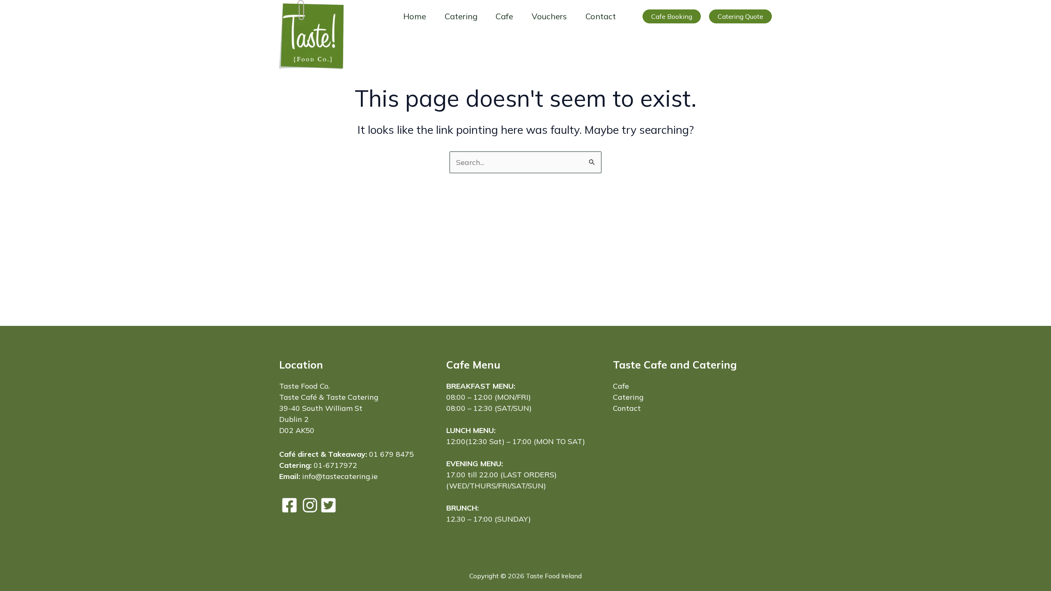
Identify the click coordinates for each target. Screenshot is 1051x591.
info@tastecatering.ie (340, 476)
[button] (672, 16)
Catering (461, 16)
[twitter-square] (328, 505)
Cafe (504, 16)
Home (414, 16)
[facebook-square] (289, 505)
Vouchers (549, 16)
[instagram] (310, 505)
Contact (600, 16)
